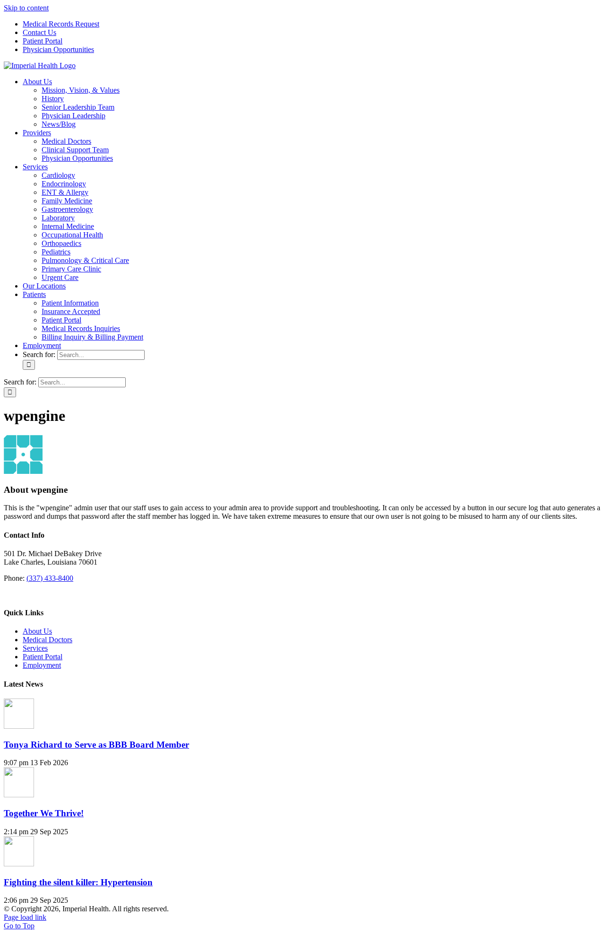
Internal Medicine (68, 226)
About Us (37, 631)
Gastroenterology (67, 209)
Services (35, 648)
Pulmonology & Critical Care (85, 260)
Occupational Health (72, 235)
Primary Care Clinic (71, 269)
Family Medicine (67, 201)
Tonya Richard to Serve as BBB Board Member (96, 745)
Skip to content (26, 8)
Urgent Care (60, 277)
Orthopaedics (61, 243)
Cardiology (58, 175)
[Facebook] (7, 594)
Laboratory (58, 218)
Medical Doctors (47, 640)
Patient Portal (42, 657)
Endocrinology (64, 184)
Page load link (25, 917)
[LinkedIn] (15, 594)
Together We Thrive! (44, 813)
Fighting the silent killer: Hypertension (78, 882)
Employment (42, 665)
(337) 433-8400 (49, 578)
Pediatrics (56, 252)
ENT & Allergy (65, 192)
